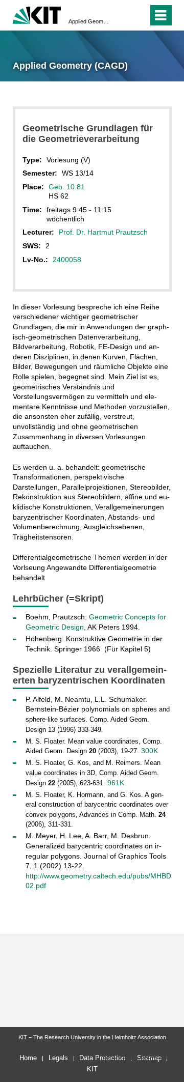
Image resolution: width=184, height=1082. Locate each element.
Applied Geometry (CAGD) (88, 21)
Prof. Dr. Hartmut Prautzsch (103, 232)
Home (28, 1058)
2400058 (67, 259)
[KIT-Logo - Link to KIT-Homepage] (37, 14)
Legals (58, 1058)
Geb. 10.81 (67, 187)
